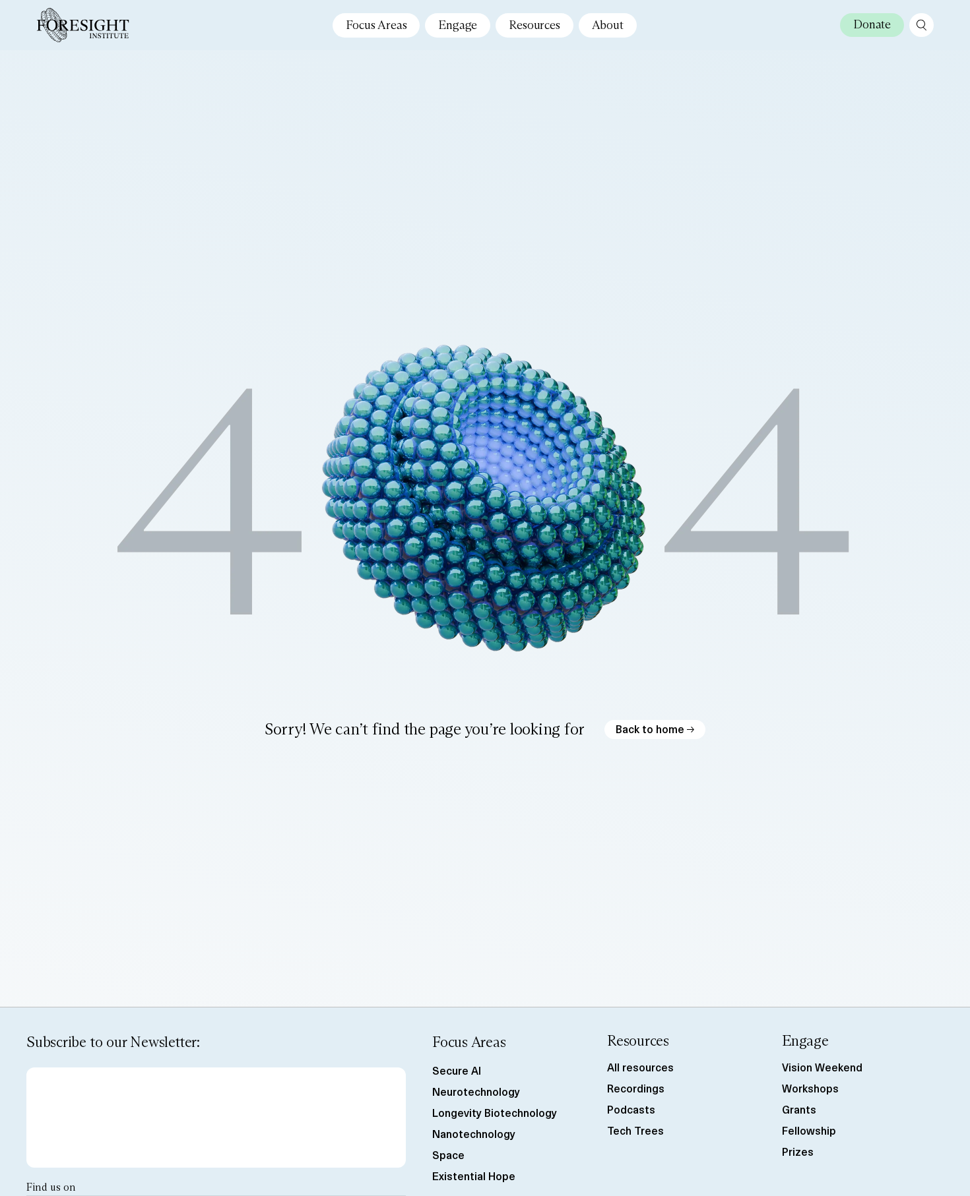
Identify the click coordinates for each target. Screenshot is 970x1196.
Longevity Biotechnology (494, 1112)
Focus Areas (376, 25)
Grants (799, 1109)
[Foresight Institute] (82, 25)
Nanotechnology (473, 1133)
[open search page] (921, 25)
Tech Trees (635, 1130)
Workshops (810, 1088)
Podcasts (631, 1109)
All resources (640, 1067)
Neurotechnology (476, 1091)
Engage (457, 25)
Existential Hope (473, 1175)
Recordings (635, 1088)
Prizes (798, 1151)
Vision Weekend (822, 1067)
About (608, 25)
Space (448, 1154)
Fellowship (809, 1130)
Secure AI (456, 1070)
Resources (534, 25)
